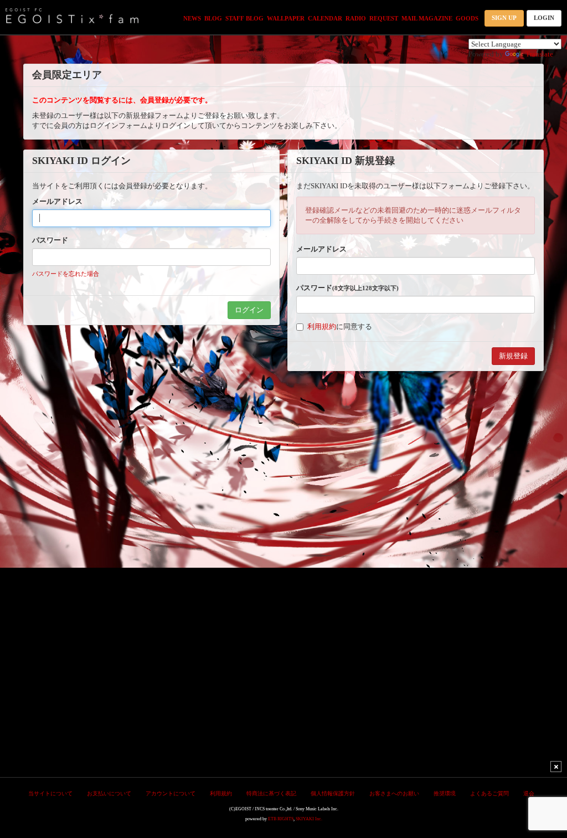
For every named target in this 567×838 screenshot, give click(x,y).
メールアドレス (57, 201)
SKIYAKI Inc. (309, 818)
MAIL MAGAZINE (426, 18)
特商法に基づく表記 (271, 793)
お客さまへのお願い (394, 793)
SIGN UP (504, 17)
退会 (528, 793)
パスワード (50, 240)
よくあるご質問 (489, 793)
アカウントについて (170, 793)
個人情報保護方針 (333, 793)
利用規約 (321, 326)
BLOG (213, 18)
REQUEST (383, 18)
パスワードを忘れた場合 (65, 273)
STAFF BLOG (244, 18)
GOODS (467, 18)
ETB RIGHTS (280, 818)
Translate (539, 54)
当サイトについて (50, 793)
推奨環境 (445, 793)
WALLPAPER (286, 18)
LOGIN (544, 17)
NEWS (192, 18)
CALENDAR (325, 18)
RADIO (356, 18)
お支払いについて (109, 793)
